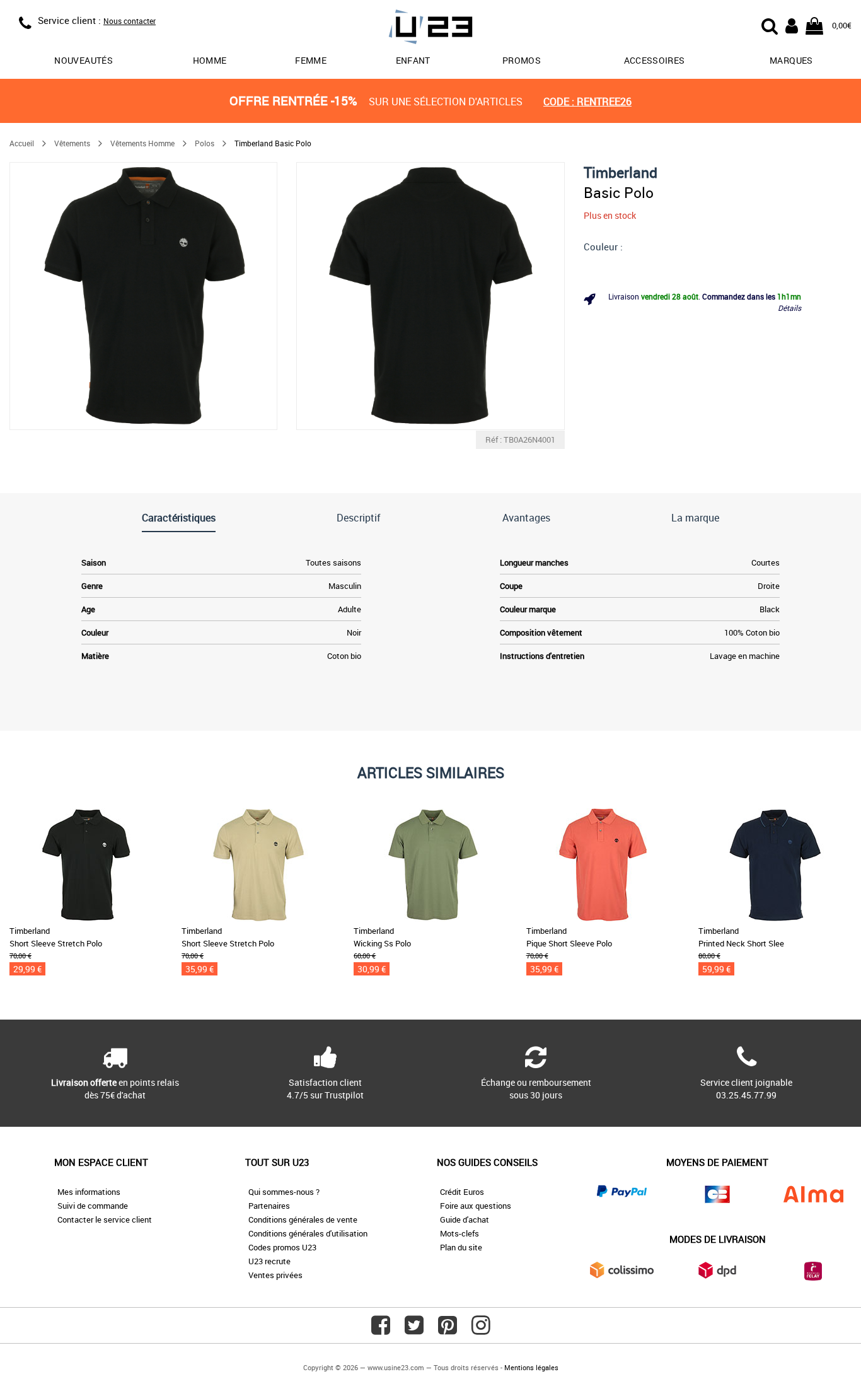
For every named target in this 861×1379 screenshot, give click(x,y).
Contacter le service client (104, 1219)
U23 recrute (269, 1261)
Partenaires (269, 1205)
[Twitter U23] (414, 1329)
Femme (310, 60)
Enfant (413, 60)
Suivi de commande (92, 1205)
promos (521, 60)
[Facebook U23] (380, 1329)
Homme (210, 60)
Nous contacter (129, 21)
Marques (791, 60)
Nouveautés (83, 60)
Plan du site (461, 1247)
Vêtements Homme (142, 143)
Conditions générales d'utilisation (307, 1233)
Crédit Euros (462, 1191)
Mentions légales (531, 1367)
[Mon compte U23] (791, 24)
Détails (789, 308)
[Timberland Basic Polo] (143, 296)
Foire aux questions (475, 1205)
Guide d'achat (464, 1219)
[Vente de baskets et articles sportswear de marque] (430, 28)
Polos (204, 143)
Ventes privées (275, 1275)
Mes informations (88, 1191)
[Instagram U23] (481, 1329)
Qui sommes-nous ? (284, 1191)
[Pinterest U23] (447, 1329)
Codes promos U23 (282, 1247)
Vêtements (72, 143)
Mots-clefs (459, 1233)
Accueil (21, 143)
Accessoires (654, 60)
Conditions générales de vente (302, 1219)
